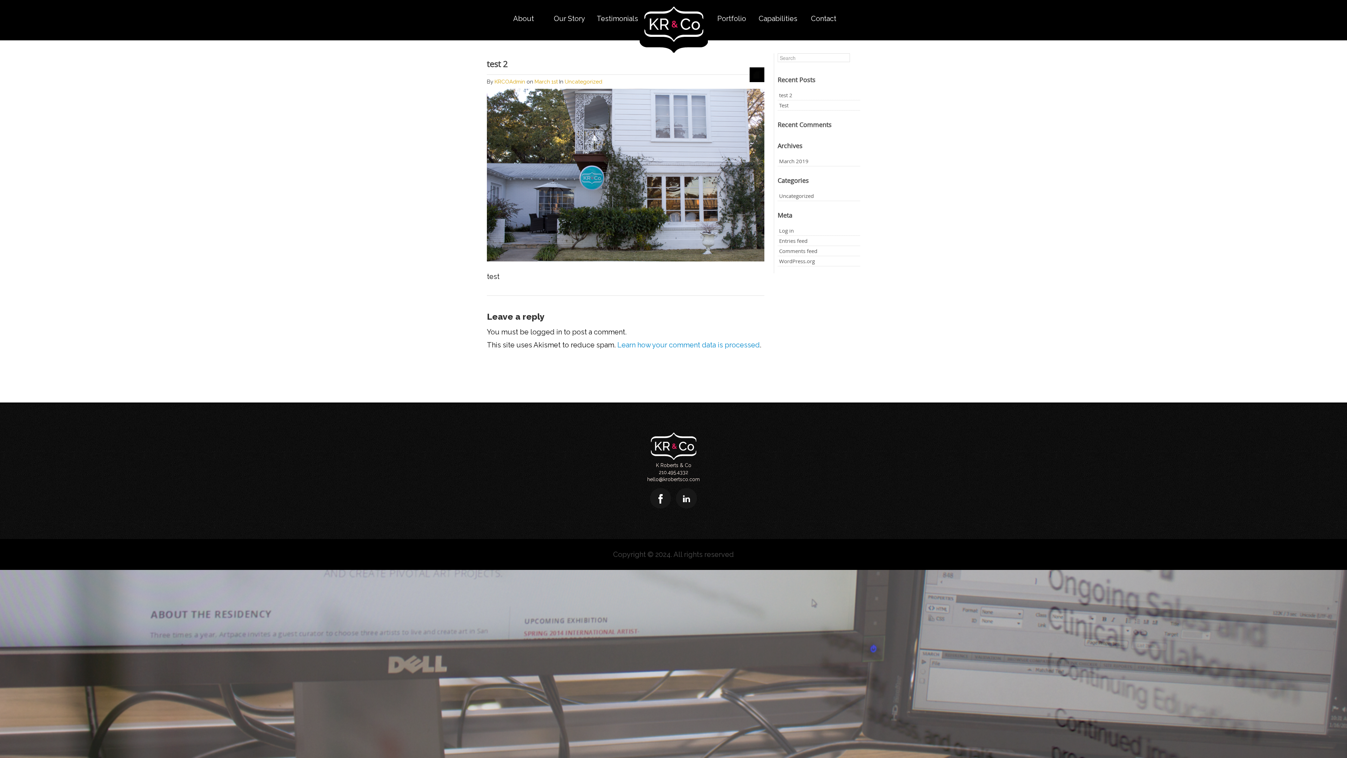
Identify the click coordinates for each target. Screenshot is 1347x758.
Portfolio (731, 18)
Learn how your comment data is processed (688, 345)
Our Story (569, 18)
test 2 (497, 63)
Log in (786, 230)
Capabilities (778, 18)
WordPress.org (797, 261)
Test (784, 105)
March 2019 (794, 161)
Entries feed (793, 240)
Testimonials (617, 18)
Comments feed (798, 250)
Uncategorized (796, 195)
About (523, 18)
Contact (823, 18)
